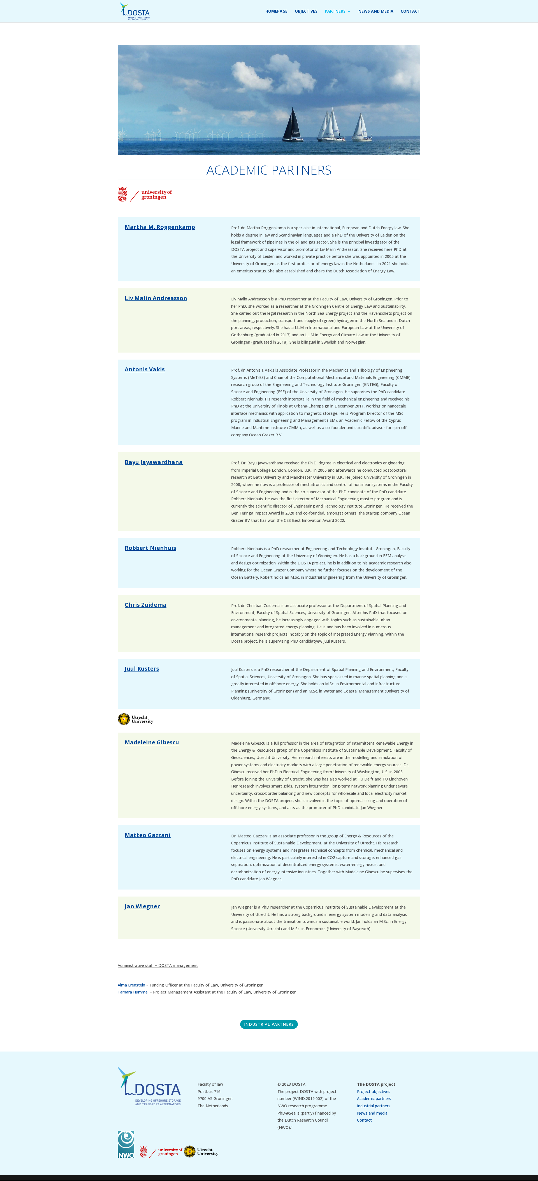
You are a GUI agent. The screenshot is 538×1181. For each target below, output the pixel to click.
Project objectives (373, 1091)
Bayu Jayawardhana (154, 462)
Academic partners (374, 1098)
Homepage (276, 11)
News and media (375, 11)
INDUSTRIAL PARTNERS (269, 1024)
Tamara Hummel (134, 992)
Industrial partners (373, 1105)
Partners (335, 11)
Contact (410, 11)
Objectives (306, 11)
